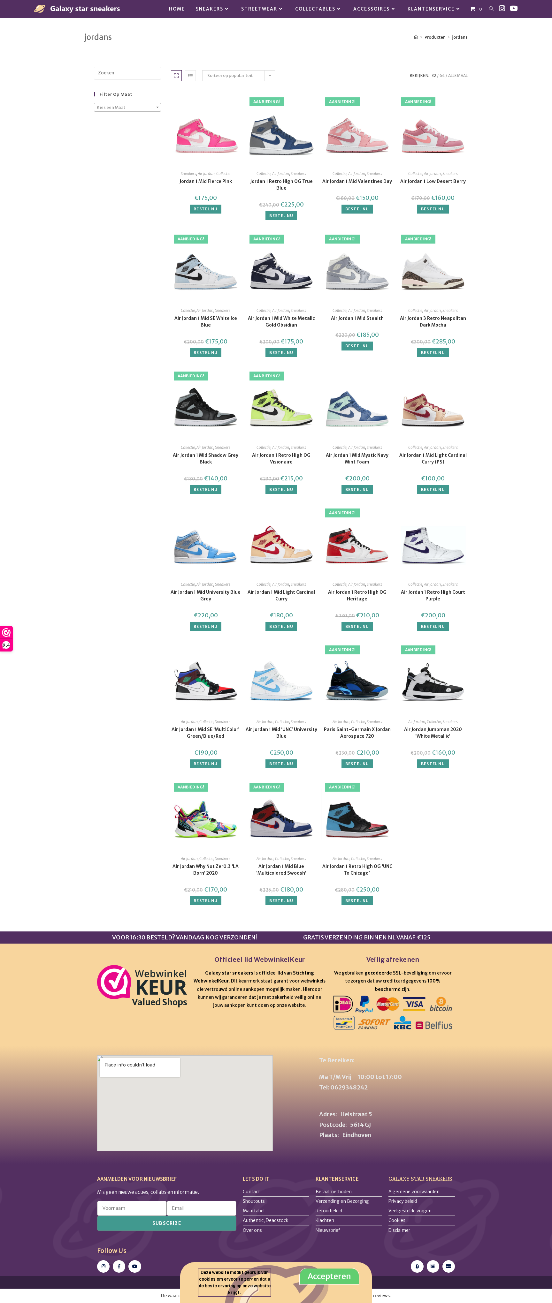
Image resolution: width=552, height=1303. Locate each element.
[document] (276, 651)
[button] (334, 595)
